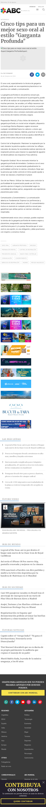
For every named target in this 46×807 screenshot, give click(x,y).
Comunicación (7, 258)
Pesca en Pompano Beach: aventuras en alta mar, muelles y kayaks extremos (24, 454)
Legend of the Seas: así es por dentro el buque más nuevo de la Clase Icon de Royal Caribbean (25, 446)
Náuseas (33, 245)
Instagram (29, 702)
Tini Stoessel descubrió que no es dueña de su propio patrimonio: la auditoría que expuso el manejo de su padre (22, 650)
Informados (5, 19)
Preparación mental (9, 250)
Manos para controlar (28, 254)
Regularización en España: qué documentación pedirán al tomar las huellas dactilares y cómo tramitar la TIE (23, 616)
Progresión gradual (9, 254)
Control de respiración (27, 250)
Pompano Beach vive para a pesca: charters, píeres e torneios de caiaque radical (24, 474)
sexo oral (5, 245)
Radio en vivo (6, 766)
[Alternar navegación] (37, 9)
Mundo (16, 544)
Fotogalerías (5, 762)
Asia (2, 741)
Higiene (25, 262)
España (3, 723)
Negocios (27, 745)
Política (26, 715)
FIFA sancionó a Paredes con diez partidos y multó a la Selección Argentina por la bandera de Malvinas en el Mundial (22, 573)
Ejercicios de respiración (10, 262)
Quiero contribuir (23, 801)
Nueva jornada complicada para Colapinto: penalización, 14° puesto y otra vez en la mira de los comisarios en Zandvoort (24, 465)
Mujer (26, 732)
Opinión (4, 779)
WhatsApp (6, 702)
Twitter (17, 702)
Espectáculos (28, 749)
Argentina (4, 715)
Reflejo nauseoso (37, 262)
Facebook (12, 702)
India (3, 728)
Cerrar (43, 782)
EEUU (3, 719)
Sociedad (17, 587)
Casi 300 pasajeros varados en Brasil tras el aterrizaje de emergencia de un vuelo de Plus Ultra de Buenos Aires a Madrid (22, 596)
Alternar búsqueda (43, 9)
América (4, 736)
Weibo (40, 702)
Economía (27, 723)
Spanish (32, 6)
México (3, 732)
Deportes (27, 741)
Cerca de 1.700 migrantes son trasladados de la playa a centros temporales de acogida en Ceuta (24, 485)
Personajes (28, 753)
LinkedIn (34, 702)
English (41, 6)
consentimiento (21, 258)
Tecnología (28, 719)
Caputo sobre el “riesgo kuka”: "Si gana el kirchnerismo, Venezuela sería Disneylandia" (21, 639)
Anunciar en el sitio (31, 779)
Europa (3, 745)
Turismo (27, 736)
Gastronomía (28, 758)
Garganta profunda (19, 245)
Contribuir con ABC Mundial (23, 693)
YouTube (23, 702)
